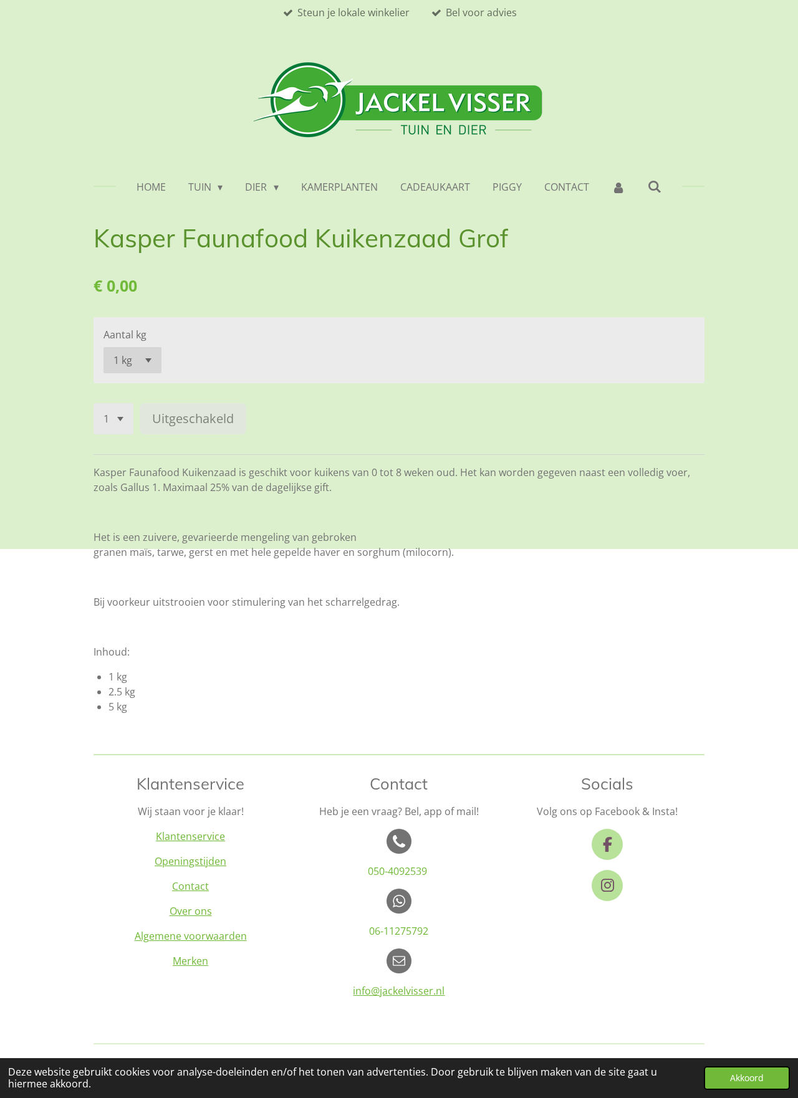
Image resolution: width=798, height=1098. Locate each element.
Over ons (191, 911)
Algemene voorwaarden (191, 936)
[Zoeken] (655, 186)
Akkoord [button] (747, 1078)
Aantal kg (125, 334)
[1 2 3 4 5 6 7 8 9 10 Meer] (113, 418)
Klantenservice (190, 836)
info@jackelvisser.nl (399, 991)
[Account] (618, 187)
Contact (190, 886)
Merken (190, 961)
